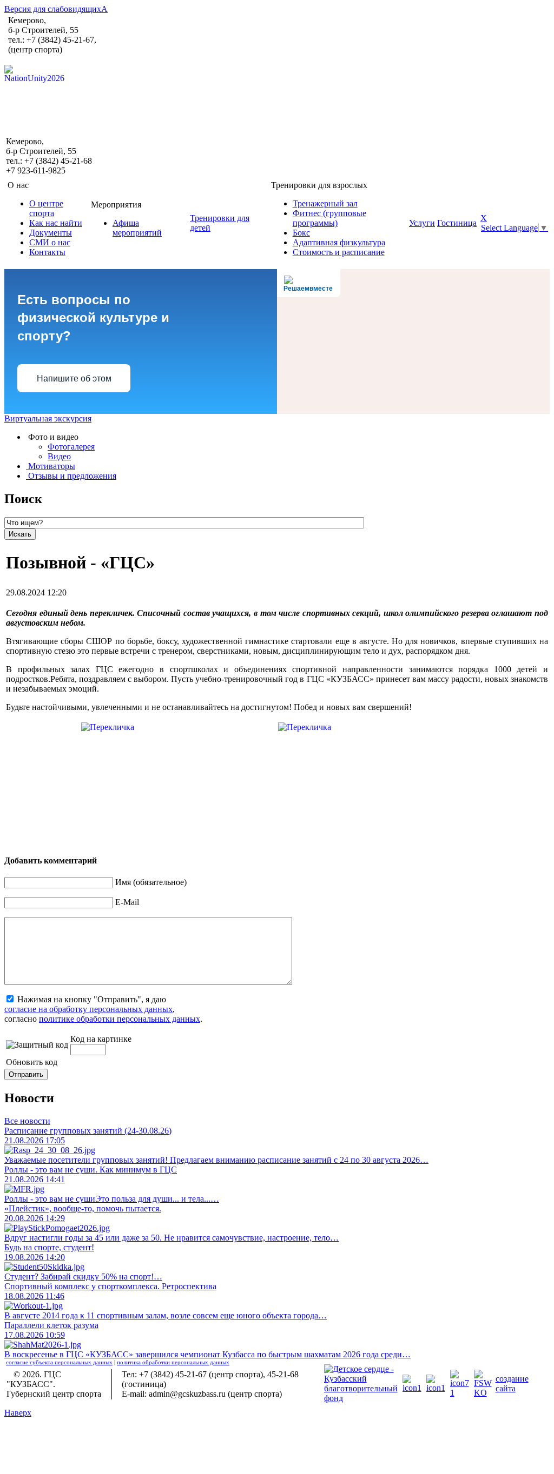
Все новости (27, 1120)
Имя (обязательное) (151, 882)
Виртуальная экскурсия (47, 418)
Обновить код (31, 1062)
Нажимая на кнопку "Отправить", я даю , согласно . (103, 1009)
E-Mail (127, 902)
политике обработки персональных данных (119, 1018)
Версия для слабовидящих (56, 9)
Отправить (26, 1074)
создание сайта (512, 1383)
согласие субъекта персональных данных (59, 1362)
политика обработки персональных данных (173, 1362)
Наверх (17, 1412)
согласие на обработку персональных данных (88, 1009)
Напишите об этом (74, 378)
